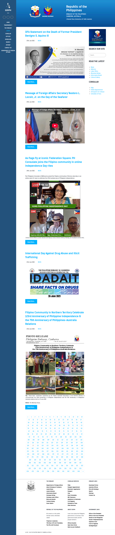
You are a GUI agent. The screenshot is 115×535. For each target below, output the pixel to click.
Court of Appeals (93, 523)
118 (33, 442)
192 (45, 460)
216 (52, 465)
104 (80, 437)
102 (71, 437)
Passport (70, 491)
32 (46, 422)
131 (38, 445)
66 (81, 428)
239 (53, 471)
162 (72, 451)
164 (82, 451)
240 (58, 471)
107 (38, 440)
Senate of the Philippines (96, 517)
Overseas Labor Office (52, 497)
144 (43, 448)
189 (30, 460)
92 (81, 434)
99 (56, 437)
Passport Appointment (74, 487)
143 (38, 448)
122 (52, 442)
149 (68, 448)
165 (28, 454)
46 (50, 425)
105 (29, 440)
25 (72, 420)
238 (48, 471)
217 (57, 465)
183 (57, 457)
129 (28, 445)
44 (41, 425)
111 (58, 440)
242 (68, 471)
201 (35, 463)
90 (73, 434)
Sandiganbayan (93, 525)
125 (67, 442)
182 (52, 457)
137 (67, 445)
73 (55, 431)
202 (40, 463)
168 (43, 454)
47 (55, 425)
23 (63, 420)
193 (50, 460)
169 (48, 454)
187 (77, 457)
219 (67, 465)
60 (55, 428)
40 (81, 422)
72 (50, 431)
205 (55, 463)
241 (63, 471)
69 (38, 431)
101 (66, 437)
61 (59, 428)
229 (60, 468)
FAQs (92, 88)
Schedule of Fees (96, 94)
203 (45, 463)
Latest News (49, 489)
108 (43, 440)
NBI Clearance (71, 497)
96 (43, 437)
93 (29, 437)
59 (50, 428)
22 (59, 420)
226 (45, 468)
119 (38, 442)
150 (72, 448)
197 (70, 460)
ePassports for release (97, 92)
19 (46, 420)
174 (72, 454)
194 (55, 460)
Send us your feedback (74, 527)
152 (82, 448)
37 (68, 422)
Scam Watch (49, 503)
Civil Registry (71, 501)
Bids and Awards (50, 499)
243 (73, 471)
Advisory (93, 69)
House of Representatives (96, 519)
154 (33, 451)
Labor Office (94, 71)
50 (68, 425)
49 (64, 425)
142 (33, 448)
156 (43, 451)
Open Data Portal (72, 525)
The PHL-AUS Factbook (52, 525)
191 (40, 460)
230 (65, 468)
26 (76, 420)
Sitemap (91, 493)
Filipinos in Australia (52, 521)
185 (67, 457)
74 (59, 431)
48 (59, 425)
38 (72, 422)
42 (32, 425)
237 (43, 471)
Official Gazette (72, 523)
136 (62, 445)
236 (38, 471)
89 (68, 434)
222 (82, 465)
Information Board (96, 75)
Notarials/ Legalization (74, 489)
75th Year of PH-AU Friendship (54, 523)
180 (42, 457)
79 (81, 431)
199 (80, 460)
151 (77, 448)
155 (38, 451)
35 (59, 422)
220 (72, 465)
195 (60, 460)
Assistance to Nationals (74, 499)
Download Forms (93, 485)
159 (57, 451)
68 (33, 431)
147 (58, 448)
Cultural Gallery (95, 77)
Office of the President (95, 513)
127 (77, 442)
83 (41, 434)
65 (77, 428)
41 (28, 425)
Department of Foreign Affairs (54, 485)
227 (50, 468)
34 (55, 422)
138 (72, 445)
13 (77, 417)
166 (33, 454)
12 (73, 417)
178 (33, 457)
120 (43, 442)
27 (81, 420)
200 (30, 463)
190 (35, 460)
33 (50, 422)
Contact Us (92, 495)
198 (75, 460)
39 (77, 422)
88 (64, 434)
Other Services (72, 505)
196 (65, 460)
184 (62, 457)
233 (80, 468)
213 (37, 465)
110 (53, 440)
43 (37, 425)
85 (50, 434)
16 (33, 420)
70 (42, 431)
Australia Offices (93, 487)
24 (67, 420)
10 (65, 417)
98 (52, 437)
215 (47, 465)
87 (59, 434)
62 (63, 428)
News (92, 67)
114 (72, 440)
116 (81, 440)
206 (60, 463)
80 (28, 434)
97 (47, 437)
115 (76, 440)
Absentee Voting (95, 73)
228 (55, 468)
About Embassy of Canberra (54, 487)
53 (81, 425)
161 (67, 451)
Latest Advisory (50, 491)
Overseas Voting (50, 495)
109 (48, 440)
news (39, 40)
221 (77, 465)
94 (34, 437)
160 (62, 451)
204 (50, 463)
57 (41, 428)
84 (46, 434)
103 (75, 437)
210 (80, 463)
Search (91, 491)
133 (47, 445)
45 (46, 425)
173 (67, 454)
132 (43, 445)
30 (37, 422)
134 (52, 445)
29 (33, 422)
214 (42, 465)
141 (28, 448)
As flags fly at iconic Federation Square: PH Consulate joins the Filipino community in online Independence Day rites (53, 162)
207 (65, 463)
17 (37, 420)
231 (70, 468)
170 (53, 454)
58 (46, 428)
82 (37, 434)
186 (72, 457)
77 (72, 431)
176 (82, 454)
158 (52, 451)
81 (32, 434)
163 (77, 451)
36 (63, 422)
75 (63, 431)
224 (35, 468)
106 (34, 440)
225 (40, 468)
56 (37, 428)
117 (28, 442)
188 (82, 457)
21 (54, 420)
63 (68, 428)
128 (82, 442)
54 (28, 428)
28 (28, 422)
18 (41, 420)
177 (28, 457)
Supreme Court (93, 521)
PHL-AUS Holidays (93, 489)
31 (41, 422)
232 (75, 468)
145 (48, 448)
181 (47, 457)
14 (82, 417)
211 (28, 465)
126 (72, 442)
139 (77, 445)
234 (28, 471)
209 (75, 463)
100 (61, 437)
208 (70, 463)
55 (32, 428)
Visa (69, 493)
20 (50, 420)
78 (76, 431)
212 (33, 465)
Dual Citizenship (72, 495)
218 (62, 465)
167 (38, 454)
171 (58, 454)
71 (46, 431)
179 (37, 457)
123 (57, 442)
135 (57, 445)
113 (67, 440)
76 (68, 431)
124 (62, 442)
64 (72, 428)
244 (79, 471)
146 (53, 448)
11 (69, 417)
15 (29, 420)
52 (77, 425)
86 (55, 434)
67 (29, 431)
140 (82, 445)
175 (77, 454)
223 (30, 468)
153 (28, 451)
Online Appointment (97, 90)
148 (63, 448)
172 (62, 454)
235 (33, 471)
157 (47, 451)
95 (38, 437)
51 (72, 425)
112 (62, 440)
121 (47, 442)
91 (77, 434)
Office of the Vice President (96, 515)
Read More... (31, 82)
